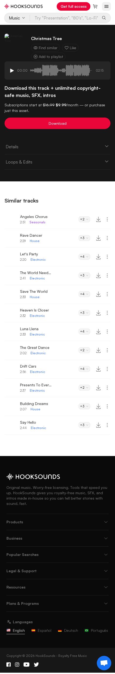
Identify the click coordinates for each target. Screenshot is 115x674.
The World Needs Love (36, 272)
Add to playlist (51, 56)
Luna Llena (29, 328)
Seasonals (37, 222)
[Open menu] (106, 6)
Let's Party (29, 254)
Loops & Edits (19, 162)
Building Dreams (34, 403)
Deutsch (71, 630)
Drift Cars (28, 366)
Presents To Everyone (36, 385)
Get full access (74, 6)
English (19, 630)
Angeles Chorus (34, 216)
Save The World (34, 291)
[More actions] (107, 219)
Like (73, 47)
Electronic (38, 260)
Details (12, 146)
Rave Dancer (31, 235)
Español (44, 630)
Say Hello (28, 422)
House (35, 241)
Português (99, 630)
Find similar (48, 47)
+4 (82, 257)
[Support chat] (104, 663)
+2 (82, 219)
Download (58, 123)
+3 (82, 238)
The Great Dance (34, 347)
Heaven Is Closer (34, 310)
